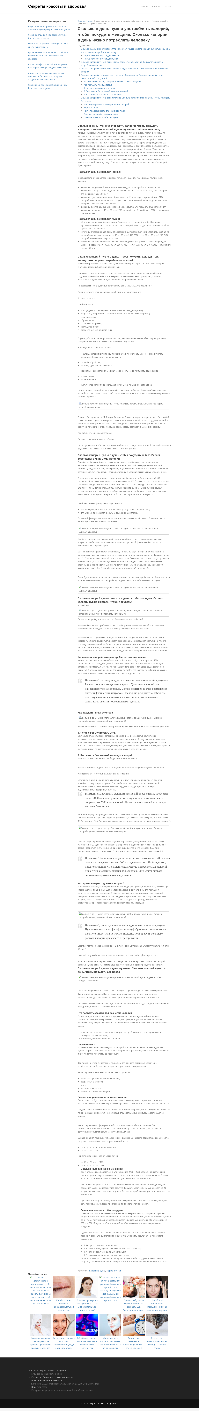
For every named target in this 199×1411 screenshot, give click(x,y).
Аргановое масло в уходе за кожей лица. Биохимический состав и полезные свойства (48, 55)
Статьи (167, 6)
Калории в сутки (97, 1270)
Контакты (36, 1377)
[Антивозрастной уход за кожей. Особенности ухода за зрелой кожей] (64, 1334)
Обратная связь (39, 1387)
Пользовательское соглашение (58, 1377)
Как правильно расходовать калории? (102, 94)
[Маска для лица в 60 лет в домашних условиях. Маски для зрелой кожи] (110, 1287)
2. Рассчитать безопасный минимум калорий (106, 91)
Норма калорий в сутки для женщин (101, 55)
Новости (156, 6)
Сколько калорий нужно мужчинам (101, 114)
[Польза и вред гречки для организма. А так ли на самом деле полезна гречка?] (87, 1297)
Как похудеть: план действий (98, 84)
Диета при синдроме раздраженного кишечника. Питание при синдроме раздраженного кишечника (46, 76)
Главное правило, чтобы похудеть (101, 117)
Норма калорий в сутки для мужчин (101, 58)
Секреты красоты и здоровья (57, 6)
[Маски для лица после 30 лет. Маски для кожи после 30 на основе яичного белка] (110, 1334)
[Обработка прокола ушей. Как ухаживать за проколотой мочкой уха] (87, 1334)
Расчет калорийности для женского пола (104, 110)
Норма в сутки (91, 107)
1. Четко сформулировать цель (99, 88)
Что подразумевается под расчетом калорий (106, 104)
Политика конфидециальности (46, 1380)
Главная (144, 6)
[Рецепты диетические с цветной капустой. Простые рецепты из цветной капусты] (40, 1290)
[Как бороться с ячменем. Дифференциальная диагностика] (64, 1297)
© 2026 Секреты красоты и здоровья (49, 1370)
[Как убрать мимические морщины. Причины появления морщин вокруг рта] (157, 1297)
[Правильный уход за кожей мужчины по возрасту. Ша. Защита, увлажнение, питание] (134, 1297)
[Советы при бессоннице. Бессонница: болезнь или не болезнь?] (134, 1334)
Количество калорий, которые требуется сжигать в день (112, 81)
